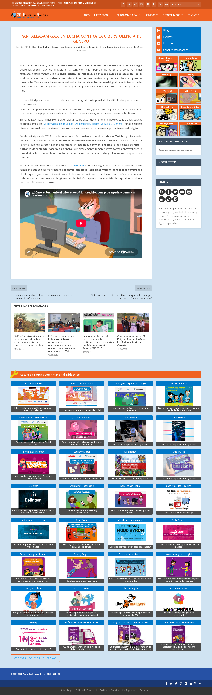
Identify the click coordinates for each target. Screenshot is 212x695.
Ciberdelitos (58, 46)
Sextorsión (81, 50)
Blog (34, 46)
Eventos (168, 37)
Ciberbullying (44, 46)
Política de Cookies (109, 690)
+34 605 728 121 (52, 674)
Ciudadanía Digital (127, 15)
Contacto (193, 15)
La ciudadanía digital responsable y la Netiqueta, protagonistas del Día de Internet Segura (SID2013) (98, 342)
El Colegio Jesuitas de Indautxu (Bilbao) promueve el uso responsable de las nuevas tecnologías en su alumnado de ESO (63, 344)
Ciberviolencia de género (93, 46)
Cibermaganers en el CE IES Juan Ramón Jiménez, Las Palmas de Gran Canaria (131, 341)
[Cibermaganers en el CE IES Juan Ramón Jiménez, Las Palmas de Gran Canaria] (133, 322)
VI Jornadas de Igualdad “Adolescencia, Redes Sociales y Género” (83, 123)
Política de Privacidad (86, 690)
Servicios (150, 15)
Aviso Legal (66, 690)
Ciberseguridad (72, 46)
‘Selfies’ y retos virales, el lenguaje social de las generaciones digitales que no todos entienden (29, 341)
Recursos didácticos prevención (175, 149)
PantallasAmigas (168, 208)
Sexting (142, 46)
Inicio (87, 15)
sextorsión (77, 165)
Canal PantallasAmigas (176, 50)
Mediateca (169, 43)
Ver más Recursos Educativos (35, 658)
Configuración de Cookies (135, 690)
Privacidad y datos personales (122, 46)
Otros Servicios (171, 15)
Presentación (101, 15)
